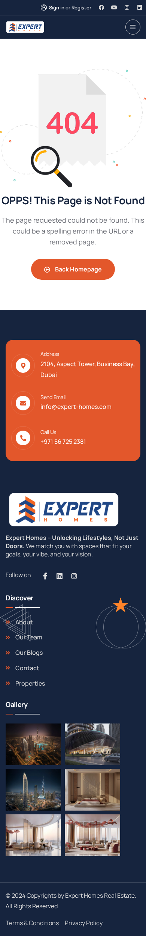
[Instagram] (127, 7)
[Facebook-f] (45, 576)
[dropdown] (132, 27)
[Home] (62, 509)
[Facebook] (101, 7)
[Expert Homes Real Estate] (25, 27)
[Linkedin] (139, 7)
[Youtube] (114, 7)
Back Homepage (78, 269)
